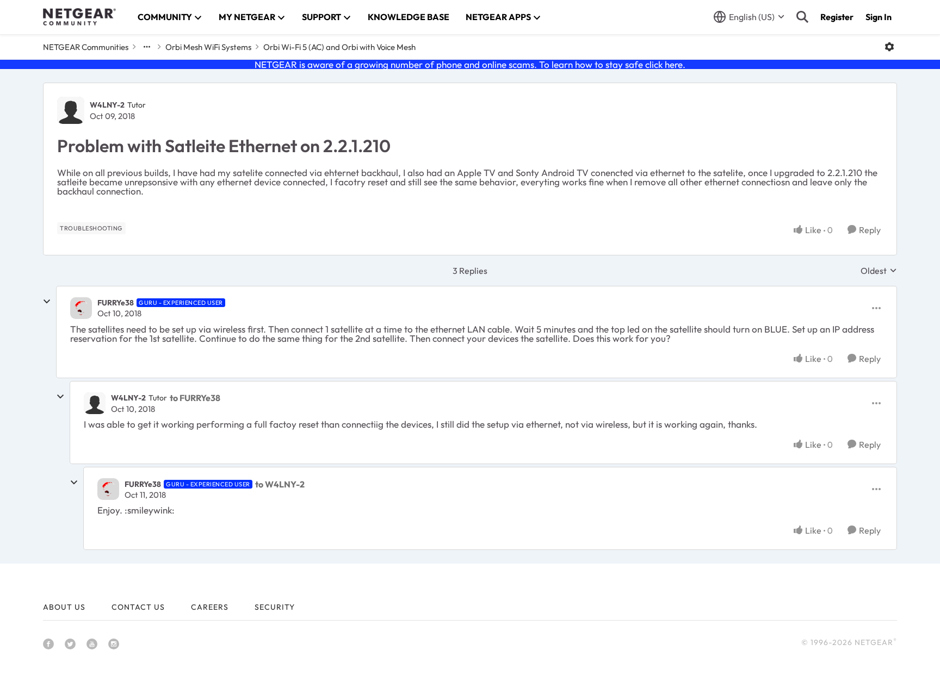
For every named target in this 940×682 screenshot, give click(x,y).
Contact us (138, 607)
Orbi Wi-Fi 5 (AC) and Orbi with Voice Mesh (339, 47)
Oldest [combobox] (879, 270)
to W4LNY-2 (280, 484)
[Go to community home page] (79, 17)
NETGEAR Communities (85, 47)
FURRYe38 (115, 302)
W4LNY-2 (107, 105)
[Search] (802, 16)
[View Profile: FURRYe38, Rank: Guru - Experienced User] (81, 308)
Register (837, 16)
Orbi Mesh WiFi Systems (208, 47)
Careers (209, 607)
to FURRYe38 (195, 397)
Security (275, 607)
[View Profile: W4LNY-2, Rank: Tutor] (70, 110)
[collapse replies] (46, 301)
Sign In (878, 16)
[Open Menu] (889, 46)
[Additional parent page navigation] (146, 46)
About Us (64, 607)
